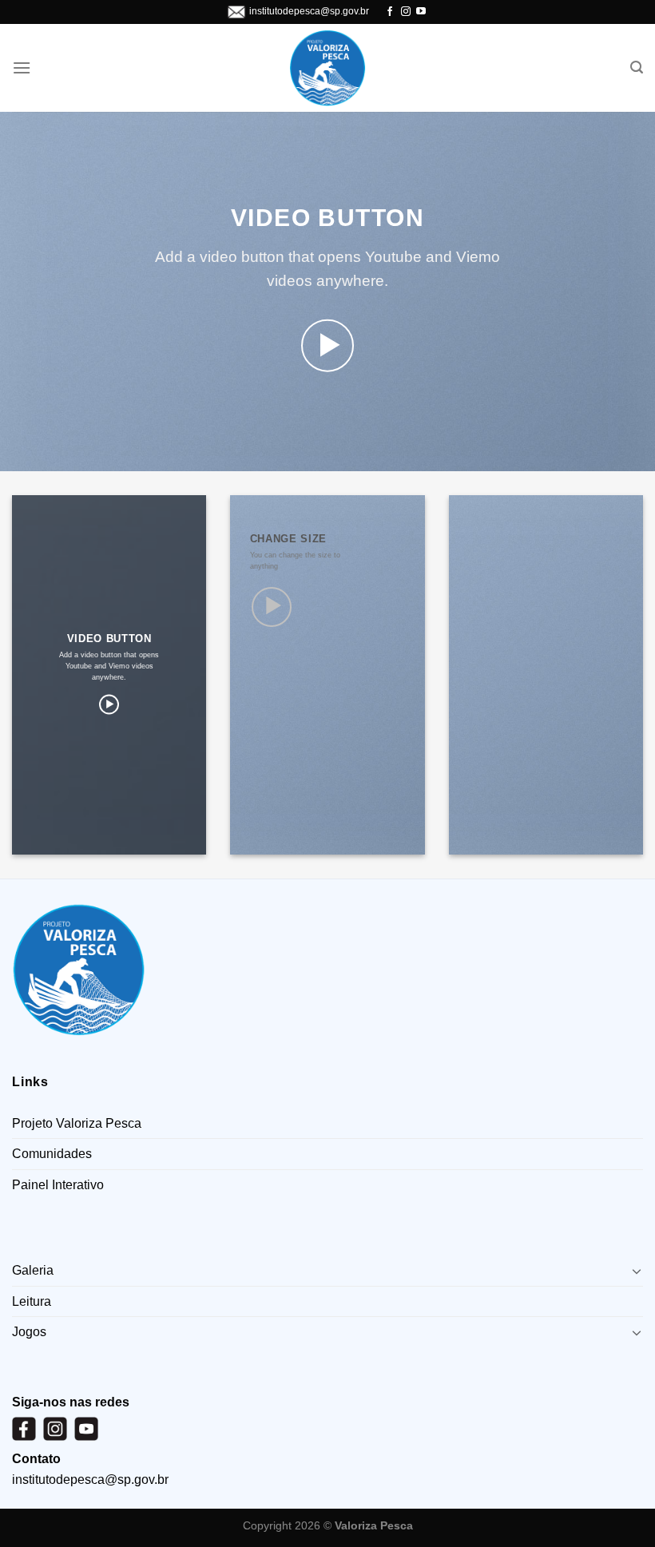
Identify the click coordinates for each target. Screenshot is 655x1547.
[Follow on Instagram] (406, 12)
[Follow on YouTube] (421, 12)
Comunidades (52, 1153)
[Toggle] (636, 1270)
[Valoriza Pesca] (328, 68)
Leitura (31, 1301)
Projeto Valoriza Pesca (76, 1123)
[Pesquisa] (636, 67)
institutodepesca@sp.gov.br (309, 11)
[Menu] (21, 67)
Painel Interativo (58, 1185)
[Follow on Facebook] (390, 12)
